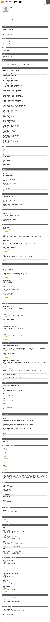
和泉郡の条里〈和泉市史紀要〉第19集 (9, 293)
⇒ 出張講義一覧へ (12, 606)
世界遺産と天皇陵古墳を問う (8, 286)
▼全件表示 (5, 190)
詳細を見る (6, 231)
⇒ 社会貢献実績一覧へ (12, 557)
